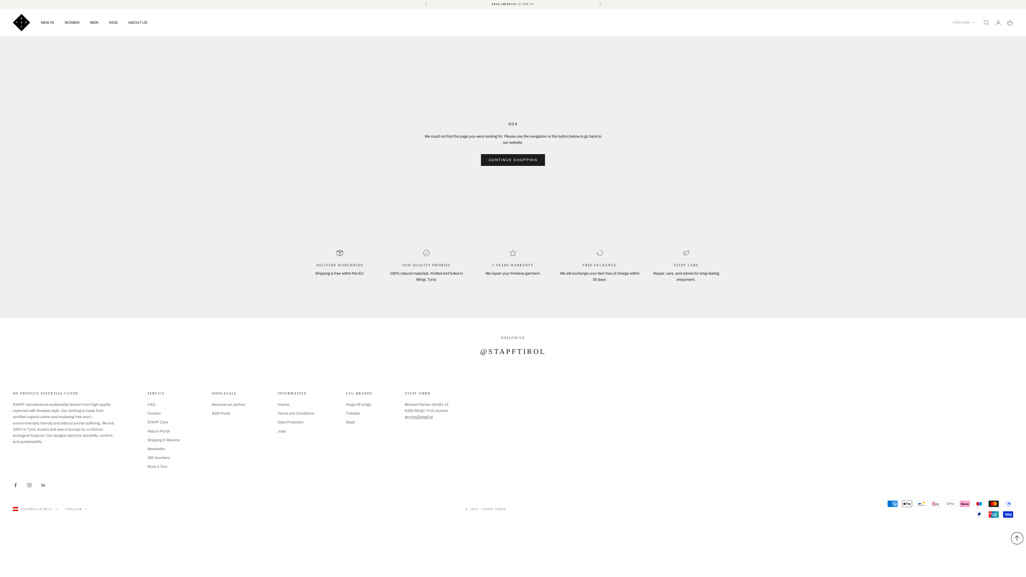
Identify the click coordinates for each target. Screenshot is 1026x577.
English (961, 22)
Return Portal (158, 431)
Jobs (282, 431)
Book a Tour (157, 467)
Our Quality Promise (426, 265)
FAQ (151, 405)
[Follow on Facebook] (15, 485)
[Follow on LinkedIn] (43, 485)
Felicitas (353, 413)
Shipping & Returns (163, 440)
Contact (154, 413)
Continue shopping (513, 160)
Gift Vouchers (158, 458)
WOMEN (72, 23)
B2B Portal (221, 413)
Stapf (350, 422)
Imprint (283, 405)
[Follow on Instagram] (29, 485)
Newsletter (156, 449)
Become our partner (229, 405)
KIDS (113, 23)
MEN (94, 23)
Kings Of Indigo (358, 405)
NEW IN (47, 23)
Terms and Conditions (296, 413)
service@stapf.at (419, 417)
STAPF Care (157, 422)
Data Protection (291, 422)
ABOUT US (137, 23)
